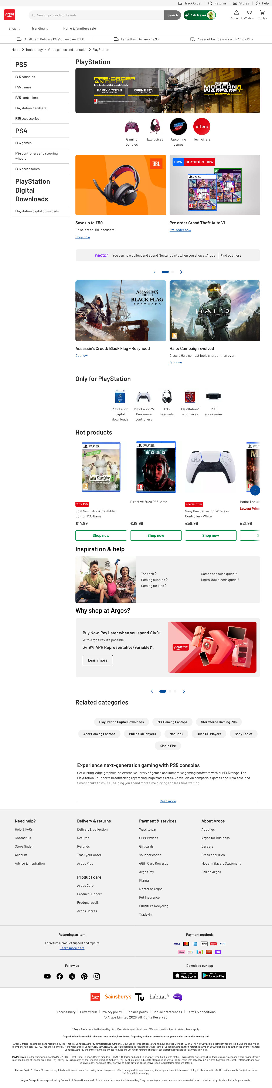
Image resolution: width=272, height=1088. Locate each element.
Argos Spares (87, 911)
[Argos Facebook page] (60, 976)
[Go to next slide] (181, 271)
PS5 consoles (25, 77)
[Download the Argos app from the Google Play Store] (213, 978)
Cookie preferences (167, 1012)
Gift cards (146, 846)
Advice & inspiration (30, 863)
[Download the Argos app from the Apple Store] (185, 978)
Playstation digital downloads (37, 211)
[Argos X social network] (72, 976)
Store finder (24, 846)
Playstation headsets (31, 108)
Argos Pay (146, 872)
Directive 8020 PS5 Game (148, 502)
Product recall (87, 902)
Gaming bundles (153, 580)
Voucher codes (150, 855)
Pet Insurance (149, 897)
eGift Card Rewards (153, 863)
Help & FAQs (24, 829)
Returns (83, 838)
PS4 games (23, 143)
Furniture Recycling (154, 906)
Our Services (148, 838)
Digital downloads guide (219, 580)
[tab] (165, 271)
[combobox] (96, 15)
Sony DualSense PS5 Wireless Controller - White (207, 513)
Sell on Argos (211, 872)
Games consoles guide (218, 574)
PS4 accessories (27, 169)
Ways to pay (147, 829)
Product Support (89, 894)
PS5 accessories (27, 118)
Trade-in (145, 914)
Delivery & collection (92, 829)
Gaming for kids (152, 586)
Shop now (101, 535)
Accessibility (66, 1012)
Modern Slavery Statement (221, 863)
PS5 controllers (26, 97)
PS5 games (23, 87)
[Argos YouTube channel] (47, 976)
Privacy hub (88, 1012)
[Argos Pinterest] (84, 976)
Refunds (83, 846)
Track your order (89, 855)
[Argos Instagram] (97, 976)
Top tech (147, 574)
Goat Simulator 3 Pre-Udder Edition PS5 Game (95, 513)
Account (21, 855)
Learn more (98, 660)
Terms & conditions (201, 1012)
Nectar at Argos (151, 889)
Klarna (144, 880)
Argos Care (85, 885)
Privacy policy (112, 1012)
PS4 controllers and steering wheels (36, 155)
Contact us (23, 838)
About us (208, 829)
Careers (207, 846)
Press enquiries (213, 855)
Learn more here (72, 948)
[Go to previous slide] (154, 271)
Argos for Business (215, 838)
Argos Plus (85, 863)
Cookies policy (137, 1012)
